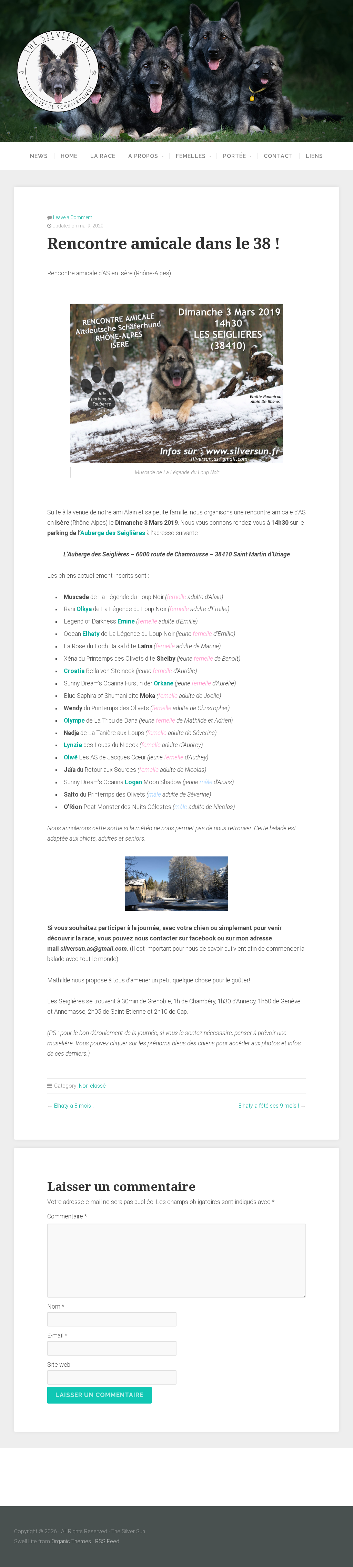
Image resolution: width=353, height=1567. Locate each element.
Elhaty (91, 633)
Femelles (191, 156)
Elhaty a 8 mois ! (73, 1105)
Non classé (92, 1086)
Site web (58, 1364)
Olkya (84, 609)
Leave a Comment (72, 217)
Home (69, 156)
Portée (234, 156)
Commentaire (67, 1216)
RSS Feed (107, 1541)
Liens (314, 156)
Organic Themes (71, 1541)
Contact (278, 156)
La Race (102, 156)
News (39, 156)
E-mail (57, 1335)
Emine (126, 621)
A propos (143, 156)
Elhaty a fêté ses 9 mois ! (269, 1105)
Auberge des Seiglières (112, 533)
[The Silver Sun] (176, 71)
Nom (55, 1306)
